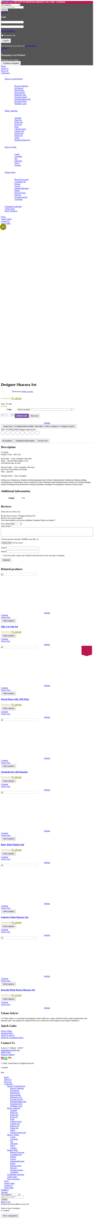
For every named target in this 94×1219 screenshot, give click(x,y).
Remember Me (9, 35)
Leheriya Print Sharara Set (14, 917)
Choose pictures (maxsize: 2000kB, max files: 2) (19, 539)
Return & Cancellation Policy (12, 1038)
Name (4, 548)
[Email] (10, 1059)
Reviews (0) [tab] (42, 441)
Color (9, 409)
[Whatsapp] (5, 1059)
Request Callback (8, 1055)
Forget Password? (8, 31)
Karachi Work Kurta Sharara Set (18, 990)
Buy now (34, 416)
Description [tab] (7, 441)
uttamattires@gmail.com (10, 1050)
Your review (6, 526)
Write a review (27, 391)
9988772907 (6, 1052)
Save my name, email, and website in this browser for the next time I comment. (34, 555)
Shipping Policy (7, 1033)
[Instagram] (2, 1059)
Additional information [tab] (25, 441)
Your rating (6, 524)
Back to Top (6, 1202)
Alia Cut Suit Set (9, 626)
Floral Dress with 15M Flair (15, 699)
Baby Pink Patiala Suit (12, 844)
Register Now (30, 46)
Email (3, 552)
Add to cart (22, 416)
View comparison (10, 1216)
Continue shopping (11, 63)
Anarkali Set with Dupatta (14, 772)
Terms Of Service (8, 1035)
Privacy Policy (6, 1031)
